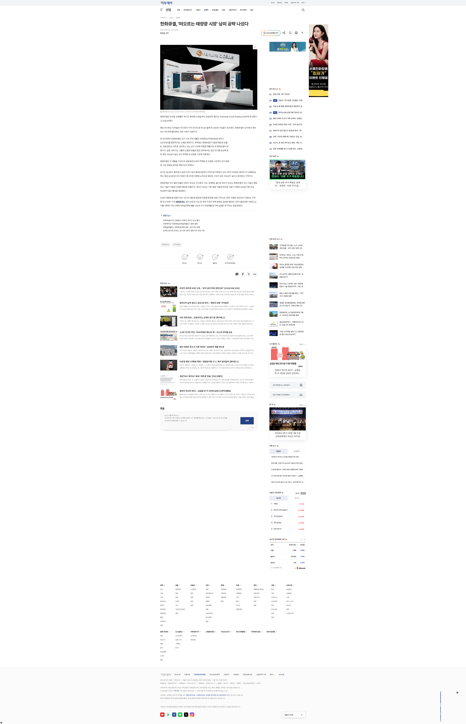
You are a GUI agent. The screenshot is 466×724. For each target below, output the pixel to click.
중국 (237, 601)
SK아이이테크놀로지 (281, 510)
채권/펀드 (163, 613)
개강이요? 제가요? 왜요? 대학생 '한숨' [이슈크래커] (201, 376)
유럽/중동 (239, 609)
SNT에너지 (278, 529)
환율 (161, 617)
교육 (272, 593)
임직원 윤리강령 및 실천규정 (215, 695)
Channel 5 (225, 632)
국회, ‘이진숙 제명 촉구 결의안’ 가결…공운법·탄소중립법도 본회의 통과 (298, 137)
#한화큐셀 (165, 245)
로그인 (273, 3)
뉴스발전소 (179, 632)
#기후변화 (177, 245)
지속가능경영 (270, 632)
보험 (176, 597)
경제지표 (223, 593)
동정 (272, 613)
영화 (161, 644)
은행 (176, 593)
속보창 (286, 3)
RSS (302, 3)
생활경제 (223, 597)
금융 (176, 585)
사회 (272, 585)
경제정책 (223, 589)
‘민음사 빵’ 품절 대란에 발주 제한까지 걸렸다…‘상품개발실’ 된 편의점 (297, 106)
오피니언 (289, 585)
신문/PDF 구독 (294, 3)
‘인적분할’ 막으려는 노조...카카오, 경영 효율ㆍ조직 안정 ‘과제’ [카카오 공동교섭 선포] (291, 248)
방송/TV (163, 640)
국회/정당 (257, 593)
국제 (237, 585)
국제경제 (238, 589)
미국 (237, 597)
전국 (272, 605)
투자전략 (297, 451)
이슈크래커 (178, 636)
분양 (192, 601)
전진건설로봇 (278, 516)
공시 (161, 589)
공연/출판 (163, 652)
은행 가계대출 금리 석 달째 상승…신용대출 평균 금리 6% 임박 (295, 149)
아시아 (238, 605)
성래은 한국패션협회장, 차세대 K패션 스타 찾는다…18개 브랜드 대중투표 (292, 306)
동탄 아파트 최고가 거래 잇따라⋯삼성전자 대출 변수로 (202, 347)
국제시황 (163, 621)
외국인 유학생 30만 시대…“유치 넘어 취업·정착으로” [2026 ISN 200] (210, 288)
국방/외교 (257, 597)
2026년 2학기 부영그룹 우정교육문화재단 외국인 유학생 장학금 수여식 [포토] (287, 436)
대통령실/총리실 (259, 589)
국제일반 (238, 593)
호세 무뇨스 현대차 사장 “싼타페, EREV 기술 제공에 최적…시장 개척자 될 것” (291, 287)
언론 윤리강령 (190, 695)
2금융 (177, 601)
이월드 (276, 504)
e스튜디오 (194, 636)
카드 (176, 605)
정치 (255, 585)
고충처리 (226, 674)
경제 (222, 585)
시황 (161, 593)
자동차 (198, 10)
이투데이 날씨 (255, 632)
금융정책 (178, 589)
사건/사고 (274, 597)
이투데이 (163, 18)
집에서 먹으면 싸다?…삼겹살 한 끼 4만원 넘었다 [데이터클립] (205, 391)
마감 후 (288, 605)
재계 (178, 10)
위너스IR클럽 (240, 632)
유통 (223, 10)
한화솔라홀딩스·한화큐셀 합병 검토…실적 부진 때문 (181, 227)
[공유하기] (284, 33)
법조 (272, 589)
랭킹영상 (193, 640)
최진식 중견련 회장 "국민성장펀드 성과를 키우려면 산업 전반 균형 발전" (291, 267)
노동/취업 (274, 601)
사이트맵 (281, 674)
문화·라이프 (164, 632)
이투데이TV (195, 632)
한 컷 (176, 648)
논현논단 (289, 589)
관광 (161, 636)
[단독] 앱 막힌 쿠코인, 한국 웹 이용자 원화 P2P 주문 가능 (184, 231)
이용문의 (236, 674)
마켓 (161, 585)
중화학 (206, 10)
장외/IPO (163, 601)
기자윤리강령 (200, 695)
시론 (287, 597)
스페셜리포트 (210, 632)
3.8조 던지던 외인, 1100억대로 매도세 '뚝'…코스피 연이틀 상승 (206, 332)
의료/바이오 (233, 10)
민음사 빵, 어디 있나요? (281, 94)
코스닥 (297, 498)
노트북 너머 (289, 613)
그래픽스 (178, 644)
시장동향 (193, 589)
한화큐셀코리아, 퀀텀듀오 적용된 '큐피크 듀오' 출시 (181, 220)
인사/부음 (274, 609)
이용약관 (187, 674)
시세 (161, 597)
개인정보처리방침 (200, 674)
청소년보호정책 (214, 674)
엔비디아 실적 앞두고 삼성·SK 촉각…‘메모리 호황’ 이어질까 (204, 303)
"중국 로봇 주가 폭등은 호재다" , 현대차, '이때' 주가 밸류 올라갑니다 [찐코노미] (287, 185)
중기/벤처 (243, 10)
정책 (192, 597)
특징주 (278, 451)
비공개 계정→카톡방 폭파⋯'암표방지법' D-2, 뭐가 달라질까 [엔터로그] (209, 361)
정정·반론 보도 (247, 674)
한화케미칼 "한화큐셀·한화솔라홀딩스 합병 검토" (180, 224)
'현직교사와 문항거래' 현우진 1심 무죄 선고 (291, 112)
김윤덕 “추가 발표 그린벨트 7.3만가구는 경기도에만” (295, 100)
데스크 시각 (289, 601)
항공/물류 (215, 10)
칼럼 (287, 609)
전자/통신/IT (188, 10)
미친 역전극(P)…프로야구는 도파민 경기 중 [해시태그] (202, 317)
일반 (251, 10)
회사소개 (177, 674)
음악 (161, 648)
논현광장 (289, 593)
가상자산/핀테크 (180, 609)
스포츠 (162, 656)
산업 (168, 10)
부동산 (193, 585)
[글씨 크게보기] (302, 33)
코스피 (278, 498)
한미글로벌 (277, 523)
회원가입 (279, 3)
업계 (192, 593)
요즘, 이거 (178, 640)
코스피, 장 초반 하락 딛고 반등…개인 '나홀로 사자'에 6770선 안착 (297, 143)
